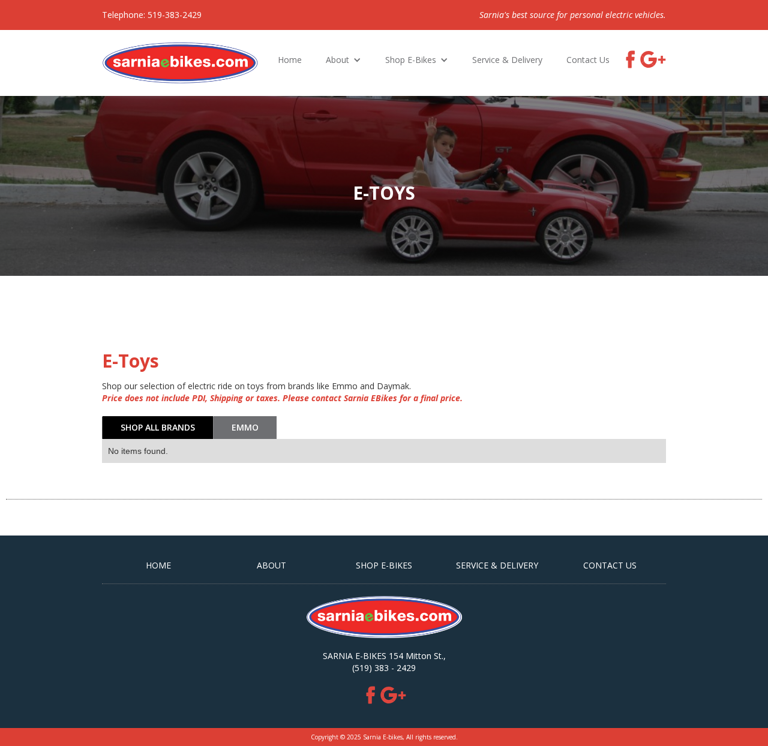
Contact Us (588, 59)
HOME (158, 565)
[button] (343, 60)
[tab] (157, 427)
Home (290, 59)
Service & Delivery (507, 59)
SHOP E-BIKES (384, 565)
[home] (180, 63)
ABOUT (271, 565)
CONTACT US (610, 565)
